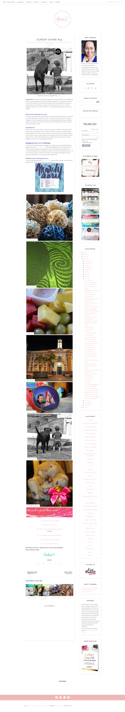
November (87, 263)
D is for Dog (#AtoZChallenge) (49, 543)
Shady (59, 95)
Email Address (90, 135)
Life (70, 42)
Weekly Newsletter (87, 142)
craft (90, 545)
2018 (84, 252)
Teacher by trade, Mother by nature (34, 705)
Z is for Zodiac (88, 280)
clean (90, 542)
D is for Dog (88, 382)
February (87, 403)
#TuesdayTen (90, 433)
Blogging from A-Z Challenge (53, 42)
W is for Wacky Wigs (90, 294)
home (90, 552)
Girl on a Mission (41, 147)
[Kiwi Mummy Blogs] (90, 575)
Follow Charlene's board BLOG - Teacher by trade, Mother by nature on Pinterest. (89, 589)
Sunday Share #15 (89, 349)
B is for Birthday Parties (91, 388)
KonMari (90, 493)
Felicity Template (46, 705)
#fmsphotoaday (32, 42)
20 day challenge (90, 444)
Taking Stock (90, 535)
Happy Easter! (88, 380)
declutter (90, 549)
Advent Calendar (90, 447)
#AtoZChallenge (90, 427)
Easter (90, 469)
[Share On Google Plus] (49, 564)
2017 (84, 254)
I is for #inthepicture (90, 354)
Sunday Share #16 (89, 327)
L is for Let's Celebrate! (91, 341)
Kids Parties (90, 489)
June (86, 274)
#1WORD (90, 420)
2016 (84, 257)
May (86, 276)
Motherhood (90, 503)
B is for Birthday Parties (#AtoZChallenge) (49, 535)
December (87, 261)
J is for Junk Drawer (90, 352)
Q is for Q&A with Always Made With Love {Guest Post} (91, 322)
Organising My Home (90, 510)
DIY (90, 466)
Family (90, 476)
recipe (90, 555)
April (86, 278)
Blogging (41, 42)
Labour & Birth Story (90, 496)
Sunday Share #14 (89, 378)
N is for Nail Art (89, 335)
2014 (84, 407)
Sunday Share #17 (89, 296)
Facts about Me (90, 472)
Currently (90, 462)
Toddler (90, 538)
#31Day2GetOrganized (90, 423)
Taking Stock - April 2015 (91, 307)
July (86, 272)
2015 (84, 259)
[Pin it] (55, 564)
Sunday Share (49, 43)
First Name (90, 130)
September (88, 267)
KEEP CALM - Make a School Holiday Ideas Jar (49, 529)
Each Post (85, 141)
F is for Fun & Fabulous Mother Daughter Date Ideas (90, 366)
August (86, 269)
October (87, 265)
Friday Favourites (90, 479)
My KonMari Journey (90, 506)
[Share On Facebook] (44, 564)
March (86, 400)
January (87, 405)
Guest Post (90, 483)
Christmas (90, 459)
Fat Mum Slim (46, 160)
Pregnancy (90, 516)
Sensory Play (90, 528)
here (53, 139)
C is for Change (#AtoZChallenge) (49, 539)
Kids (90, 486)
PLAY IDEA (90, 513)
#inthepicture (90, 440)
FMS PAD (65, 42)
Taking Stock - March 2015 (49, 525)
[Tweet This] (38, 564)
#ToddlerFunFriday (90, 430)
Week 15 (57, 162)
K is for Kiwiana (89, 347)
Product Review (90, 520)
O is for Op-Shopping (90, 333)
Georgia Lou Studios (59, 705)
